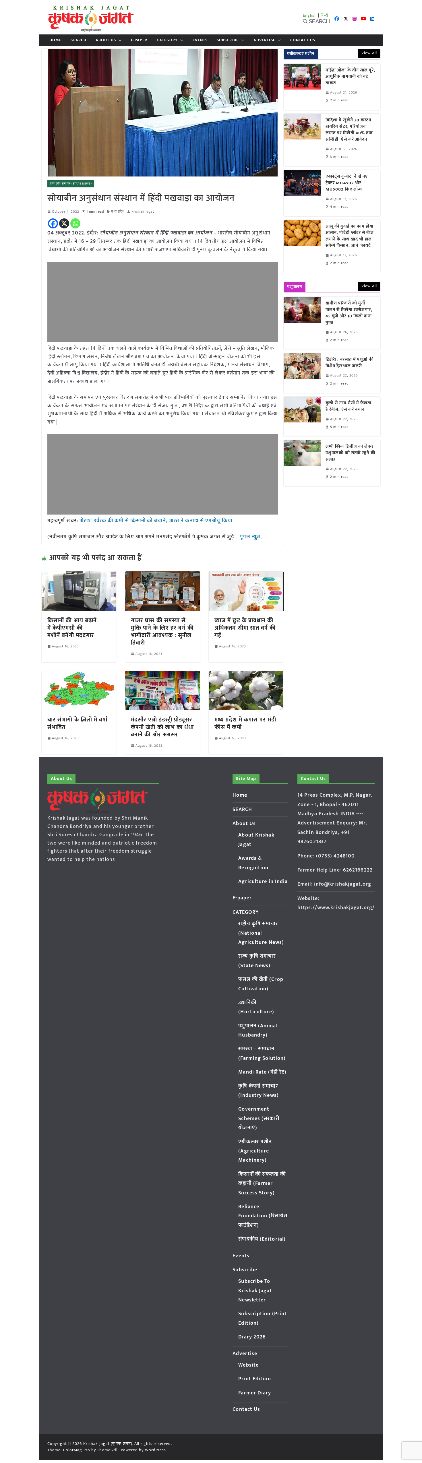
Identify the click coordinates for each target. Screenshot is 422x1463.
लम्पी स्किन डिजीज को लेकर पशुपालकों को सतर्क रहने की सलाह (350, 453)
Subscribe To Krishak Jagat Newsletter (255, 1290)
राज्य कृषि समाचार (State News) (71, 183)
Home (55, 40)
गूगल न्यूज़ (249, 537)
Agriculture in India (263, 881)
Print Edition (254, 1379)
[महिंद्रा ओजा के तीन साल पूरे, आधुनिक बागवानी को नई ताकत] (302, 87)
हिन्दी (324, 15)
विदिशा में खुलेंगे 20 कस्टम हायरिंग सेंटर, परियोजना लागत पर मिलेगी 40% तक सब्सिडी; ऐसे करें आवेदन (349, 130)
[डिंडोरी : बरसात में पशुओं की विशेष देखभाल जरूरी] (302, 373)
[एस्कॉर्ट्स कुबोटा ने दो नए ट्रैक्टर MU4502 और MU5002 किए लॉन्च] (302, 193)
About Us (106, 40)
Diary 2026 (252, 1337)
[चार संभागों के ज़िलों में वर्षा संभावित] (79, 675)
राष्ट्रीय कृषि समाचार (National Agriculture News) (261, 933)
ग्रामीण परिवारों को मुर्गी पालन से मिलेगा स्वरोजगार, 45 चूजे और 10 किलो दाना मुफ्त (349, 313)
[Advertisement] (162, 302)
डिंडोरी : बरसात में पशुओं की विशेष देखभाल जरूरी (350, 362)
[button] (119, 40)
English (310, 15)
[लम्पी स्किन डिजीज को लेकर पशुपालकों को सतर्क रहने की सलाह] (302, 463)
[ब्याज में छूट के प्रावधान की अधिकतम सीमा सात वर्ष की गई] (246, 575)
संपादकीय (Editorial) (262, 1239)
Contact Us (302, 40)
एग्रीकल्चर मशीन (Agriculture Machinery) (255, 1151)
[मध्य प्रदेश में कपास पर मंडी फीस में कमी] (246, 675)
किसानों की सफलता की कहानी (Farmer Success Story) (262, 1183)
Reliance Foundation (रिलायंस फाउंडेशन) (262, 1216)
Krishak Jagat (142, 211)
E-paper (139, 40)
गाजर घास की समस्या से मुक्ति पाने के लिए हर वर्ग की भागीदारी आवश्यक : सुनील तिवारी (162, 632)
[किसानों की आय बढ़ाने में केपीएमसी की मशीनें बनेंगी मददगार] (79, 575)
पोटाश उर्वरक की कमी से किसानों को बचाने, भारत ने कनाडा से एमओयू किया (156, 521)
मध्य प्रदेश (118, 211)
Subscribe (228, 40)
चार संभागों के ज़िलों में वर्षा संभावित (77, 723)
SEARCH (78, 40)
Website (248, 1365)
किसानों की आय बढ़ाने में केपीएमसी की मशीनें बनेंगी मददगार (72, 628)
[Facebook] (53, 223)
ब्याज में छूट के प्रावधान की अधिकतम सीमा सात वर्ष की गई (245, 628)
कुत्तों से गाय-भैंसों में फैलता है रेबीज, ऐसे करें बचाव (349, 406)
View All (369, 53)
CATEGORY (167, 40)
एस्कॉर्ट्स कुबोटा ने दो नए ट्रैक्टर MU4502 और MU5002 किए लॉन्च (347, 183)
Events (200, 40)
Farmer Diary (254, 1393)
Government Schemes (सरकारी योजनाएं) (258, 1118)
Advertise (264, 40)
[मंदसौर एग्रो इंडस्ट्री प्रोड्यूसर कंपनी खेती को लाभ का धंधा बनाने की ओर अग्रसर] (162, 675)
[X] (64, 223)
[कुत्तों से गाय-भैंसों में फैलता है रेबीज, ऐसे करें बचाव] (302, 416)
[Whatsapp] (75, 223)
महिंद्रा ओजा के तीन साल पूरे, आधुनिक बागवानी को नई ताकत (350, 77)
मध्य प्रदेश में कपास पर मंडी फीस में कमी (245, 723)
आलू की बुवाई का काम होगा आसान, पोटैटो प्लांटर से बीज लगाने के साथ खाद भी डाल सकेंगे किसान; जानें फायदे (350, 236)
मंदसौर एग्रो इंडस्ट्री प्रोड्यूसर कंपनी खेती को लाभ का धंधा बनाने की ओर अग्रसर (162, 727)
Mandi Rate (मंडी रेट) (262, 1072)
